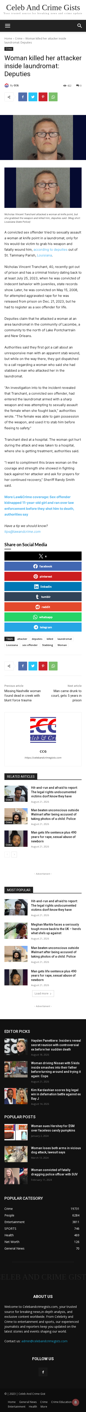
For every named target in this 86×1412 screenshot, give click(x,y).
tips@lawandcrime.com (22, 531)
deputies (37, 638)
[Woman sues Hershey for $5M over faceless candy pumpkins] (16, 1132)
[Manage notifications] (75, 1402)
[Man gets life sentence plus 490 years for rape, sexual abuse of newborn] (16, 838)
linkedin (46, 586)
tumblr (46, 597)
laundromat (65, 638)
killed (50, 638)
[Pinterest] (43, 96)
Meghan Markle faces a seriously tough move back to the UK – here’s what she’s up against (56, 929)
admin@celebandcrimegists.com (44, 1341)
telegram (46, 627)
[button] (80, 26)
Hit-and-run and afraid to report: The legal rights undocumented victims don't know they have (54, 792)
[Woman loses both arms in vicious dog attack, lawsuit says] (16, 1154)
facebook (45, 566)
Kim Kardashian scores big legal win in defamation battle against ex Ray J (56, 1094)
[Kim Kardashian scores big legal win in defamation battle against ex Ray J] (16, 1096)
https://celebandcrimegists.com (43, 757)
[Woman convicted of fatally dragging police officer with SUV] (16, 1176)
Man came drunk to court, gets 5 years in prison (66, 695)
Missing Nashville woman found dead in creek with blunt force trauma (22, 695)
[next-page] (14, 854)
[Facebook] (22, 96)
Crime (18, 38)
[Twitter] (32, 96)
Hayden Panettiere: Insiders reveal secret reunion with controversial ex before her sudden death (56, 1045)
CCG (16, 85)
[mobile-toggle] (7, 26)
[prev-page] (7, 854)
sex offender (30, 645)
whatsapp (45, 617)
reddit (46, 607)
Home (8, 38)
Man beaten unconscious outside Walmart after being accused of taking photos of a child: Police (55, 814)
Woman (62, 645)
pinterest (46, 576)
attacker (22, 638)
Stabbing (47, 645)
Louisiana (44, 255)
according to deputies (50, 249)
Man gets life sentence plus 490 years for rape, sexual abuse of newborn (53, 837)
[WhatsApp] (53, 96)
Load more (42, 993)
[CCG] (7, 85)
